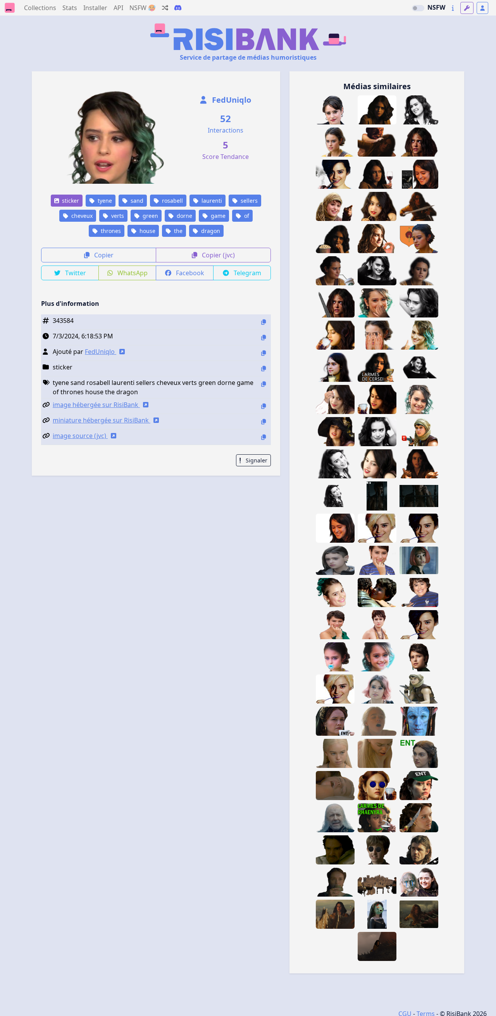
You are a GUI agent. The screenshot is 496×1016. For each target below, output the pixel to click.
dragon (210, 231)
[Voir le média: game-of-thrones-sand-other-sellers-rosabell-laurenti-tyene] (335, 560)
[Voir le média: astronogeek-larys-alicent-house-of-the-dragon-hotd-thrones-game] (419, 849)
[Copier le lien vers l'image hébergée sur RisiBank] (263, 406)
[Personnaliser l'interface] (467, 8)
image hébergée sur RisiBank (96, 404)
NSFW (436, 7)
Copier (103, 255)
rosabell (171, 200)
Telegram (246, 273)
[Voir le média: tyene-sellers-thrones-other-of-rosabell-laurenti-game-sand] (419, 560)
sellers (248, 200)
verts (117, 215)
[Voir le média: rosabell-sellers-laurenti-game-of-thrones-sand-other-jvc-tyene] (377, 592)
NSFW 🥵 (142, 7)
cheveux (81, 215)
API (118, 7)
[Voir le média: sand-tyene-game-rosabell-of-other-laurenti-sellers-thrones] (419, 689)
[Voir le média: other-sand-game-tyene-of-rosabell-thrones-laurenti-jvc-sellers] (335, 592)
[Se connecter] (482, 8)
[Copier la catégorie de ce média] (263, 368)
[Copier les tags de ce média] (263, 384)
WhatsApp (132, 273)
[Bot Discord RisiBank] (177, 8)
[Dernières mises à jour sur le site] (452, 8)
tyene (104, 200)
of (246, 215)
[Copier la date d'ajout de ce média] (263, 337)
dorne (183, 215)
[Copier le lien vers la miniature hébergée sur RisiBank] (263, 422)
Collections (40, 7)
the (177, 231)
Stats (69, 7)
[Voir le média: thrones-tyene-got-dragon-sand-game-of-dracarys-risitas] (377, 946)
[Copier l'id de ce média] (263, 322)
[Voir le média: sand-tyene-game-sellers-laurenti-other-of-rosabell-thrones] (419, 496)
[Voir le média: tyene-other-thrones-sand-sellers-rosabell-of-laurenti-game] (377, 689)
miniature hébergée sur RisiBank (101, 420)
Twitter (75, 273)
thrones (110, 231)
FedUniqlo (230, 100)
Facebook (189, 273)
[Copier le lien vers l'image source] (263, 437)
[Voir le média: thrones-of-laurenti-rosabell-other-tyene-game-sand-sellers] (335, 624)
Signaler (255, 460)
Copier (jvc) (217, 255)
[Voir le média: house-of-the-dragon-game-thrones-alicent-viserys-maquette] (377, 882)
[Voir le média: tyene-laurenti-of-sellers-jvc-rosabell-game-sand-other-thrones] (419, 656)
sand (136, 200)
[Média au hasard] (165, 8)
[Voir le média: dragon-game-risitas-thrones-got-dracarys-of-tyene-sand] (419, 914)
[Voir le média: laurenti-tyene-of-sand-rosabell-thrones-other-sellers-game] (377, 496)
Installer (95, 7)
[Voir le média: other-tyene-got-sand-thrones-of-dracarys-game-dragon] (335, 914)
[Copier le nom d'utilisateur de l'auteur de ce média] (263, 353)
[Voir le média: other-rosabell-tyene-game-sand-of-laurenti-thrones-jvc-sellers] (377, 624)
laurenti (211, 200)
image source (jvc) (80, 435)
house (146, 231)
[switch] (418, 8)
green (149, 215)
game (217, 215)
